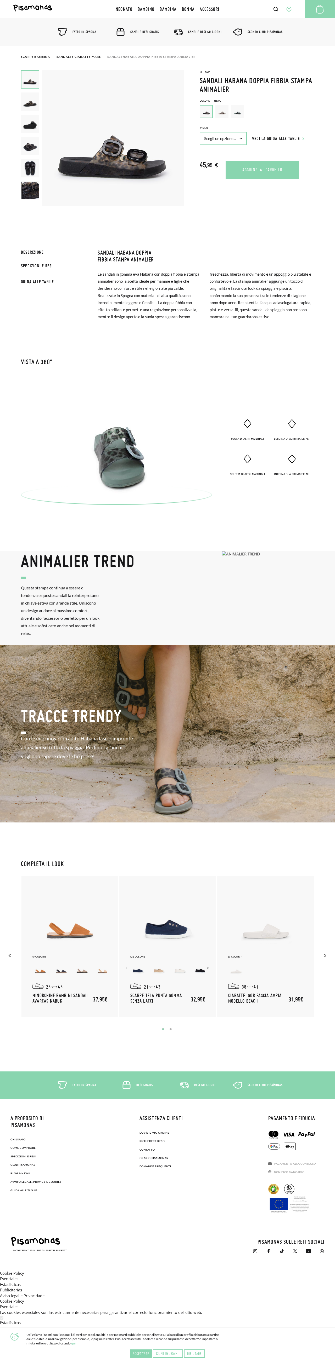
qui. (73, 1343)
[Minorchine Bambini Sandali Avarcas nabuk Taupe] (82, 969)
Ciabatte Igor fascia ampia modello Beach (255, 998)
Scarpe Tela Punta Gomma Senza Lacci (156, 998)
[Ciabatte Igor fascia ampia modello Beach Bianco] (236, 969)
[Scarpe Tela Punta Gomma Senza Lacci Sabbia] (159, 969)
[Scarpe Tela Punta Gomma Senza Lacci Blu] (138, 969)
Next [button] (208, 968)
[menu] (167, 9)
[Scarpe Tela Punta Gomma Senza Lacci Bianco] (180, 969)
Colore (210, 100)
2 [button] (171, 1029)
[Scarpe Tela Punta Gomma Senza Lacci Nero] (201, 969)
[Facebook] (268, 1251)
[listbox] (257, 113)
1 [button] (163, 1029)
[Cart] (320, 9)
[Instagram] (255, 1251)
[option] (221, 111)
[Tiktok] (281, 1251)
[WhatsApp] (322, 1251)
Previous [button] (10, 955)
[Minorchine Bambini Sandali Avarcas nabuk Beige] (103, 969)
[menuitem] (124, 9)
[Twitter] (295, 1251)
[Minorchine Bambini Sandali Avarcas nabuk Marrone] (40, 969)
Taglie (204, 127)
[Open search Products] (275, 9)
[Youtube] (308, 1251)
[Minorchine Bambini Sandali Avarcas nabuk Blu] (61, 969)
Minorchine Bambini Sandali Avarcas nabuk (60, 998)
